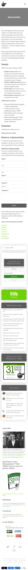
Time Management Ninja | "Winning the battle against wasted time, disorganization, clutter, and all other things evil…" (11, 4)
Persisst (3, 229)
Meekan (4, 227)
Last (3, 172)
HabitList (4, 232)
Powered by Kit (14, 279)
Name (3, 159)
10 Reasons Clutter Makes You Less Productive (13, 315)
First (3, 165)
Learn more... (21, 457)
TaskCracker (5, 238)
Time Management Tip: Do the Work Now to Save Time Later (13, 339)
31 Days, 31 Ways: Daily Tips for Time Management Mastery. (14, 455)
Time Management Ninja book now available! (13, 329)
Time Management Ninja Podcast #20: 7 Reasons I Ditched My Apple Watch (13, 320)
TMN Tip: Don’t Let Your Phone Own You (13, 310)
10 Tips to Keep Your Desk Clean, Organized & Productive (15, 411)
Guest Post (9, 562)
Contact (20, 562)
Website (4, 183)
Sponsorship (22, 560)
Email (3, 175)
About (15, 562)
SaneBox (4, 225)
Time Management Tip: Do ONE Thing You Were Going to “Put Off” (13, 344)
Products (15, 560)
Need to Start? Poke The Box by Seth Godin (15, 416)
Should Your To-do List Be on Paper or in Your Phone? (13, 348)
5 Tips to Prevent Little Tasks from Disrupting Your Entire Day (13, 324)
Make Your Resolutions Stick (11, 333)
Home (10, 560)
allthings (4, 236)
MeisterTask (5, 234)
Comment (5, 190)
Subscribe (14, 276)
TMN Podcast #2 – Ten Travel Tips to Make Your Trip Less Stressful (14, 405)
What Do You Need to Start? (11, 336)
